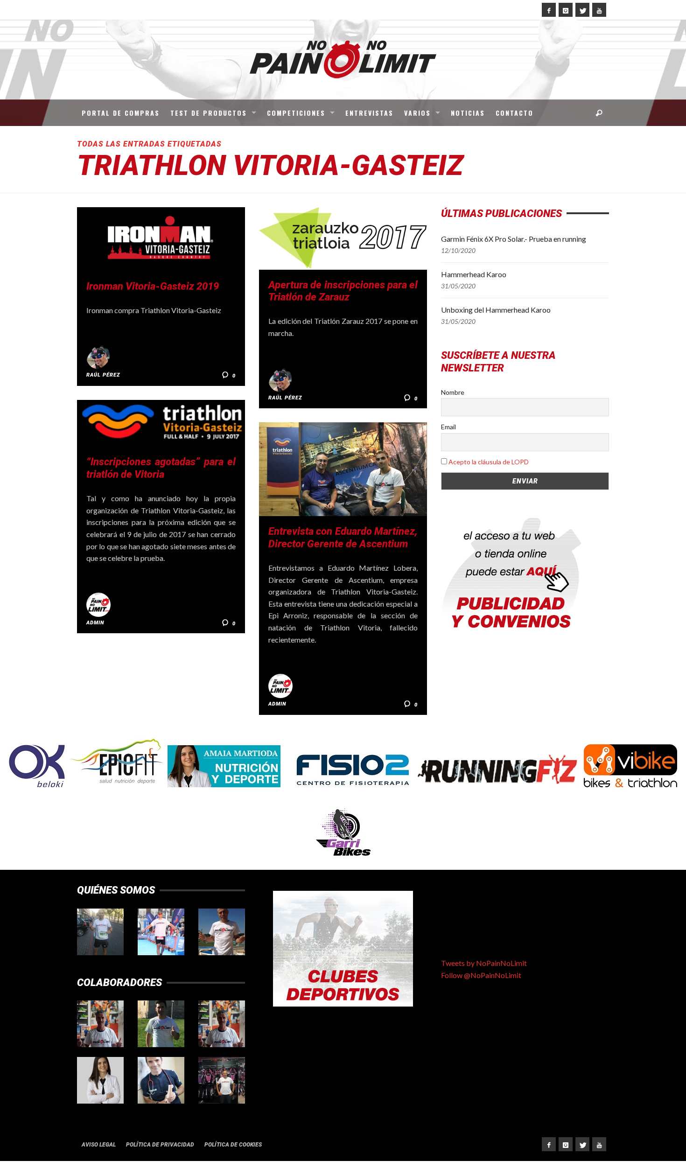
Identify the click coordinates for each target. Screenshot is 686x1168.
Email (448, 427)
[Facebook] (549, 10)
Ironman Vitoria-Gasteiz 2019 (152, 286)
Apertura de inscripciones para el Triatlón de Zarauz (343, 291)
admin (95, 623)
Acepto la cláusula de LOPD (488, 462)
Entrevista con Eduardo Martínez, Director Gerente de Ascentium (343, 537)
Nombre (452, 392)
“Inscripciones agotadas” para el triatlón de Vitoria (161, 468)
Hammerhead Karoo (473, 274)
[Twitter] (582, 10)
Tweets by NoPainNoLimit (484, 962)
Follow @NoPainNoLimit (481, 975)
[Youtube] (599, 10)
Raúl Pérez (103, 375)
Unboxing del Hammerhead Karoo (496, 309)
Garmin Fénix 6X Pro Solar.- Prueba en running (513, 238)
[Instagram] (566, 10)
